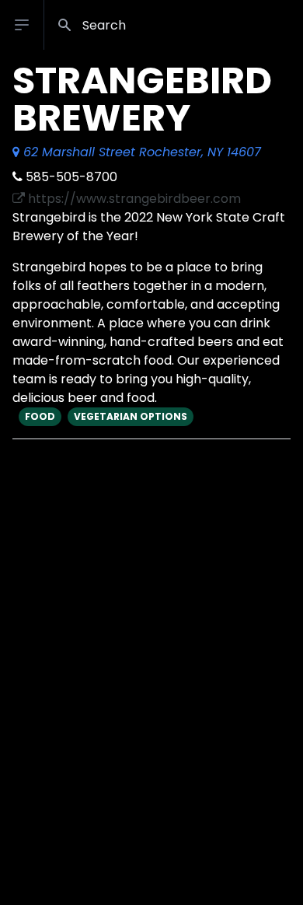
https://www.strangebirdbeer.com (133, 199)
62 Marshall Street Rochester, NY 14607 (140, 152)
